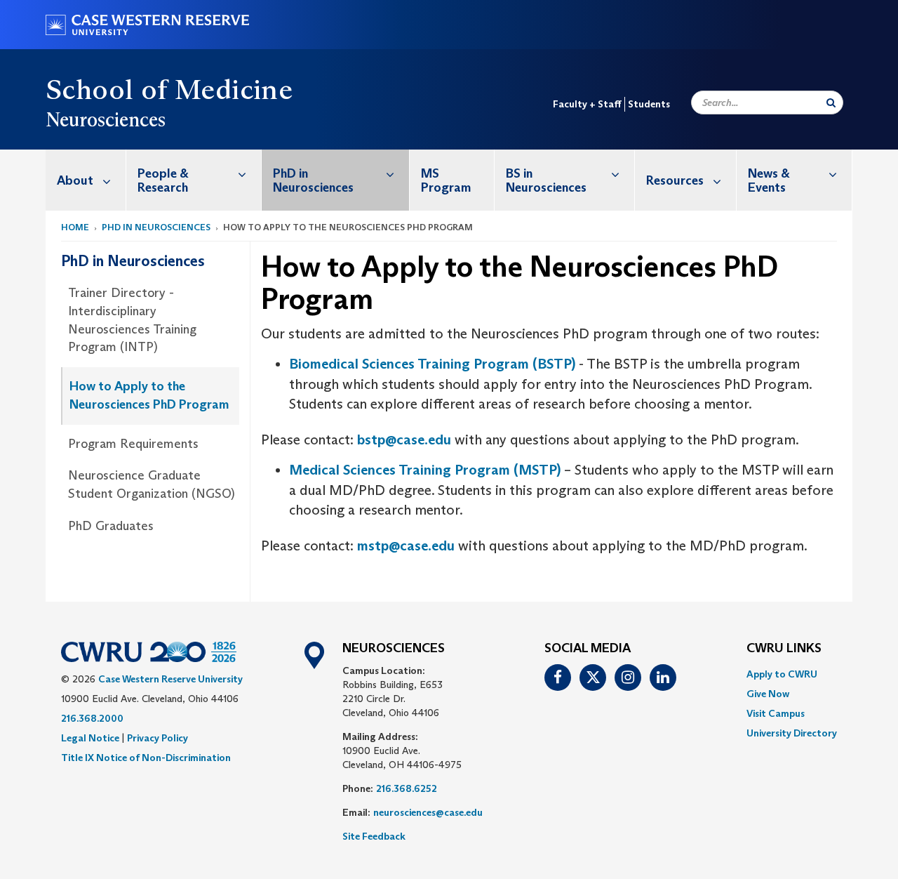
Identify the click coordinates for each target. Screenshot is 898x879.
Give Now (767, 693)
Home (75, 227)
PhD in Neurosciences (313, 180)
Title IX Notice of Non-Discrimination (146, 757)
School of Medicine (169, 89)
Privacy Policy (157, 738)
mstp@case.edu (406, 545)
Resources (675, 180)
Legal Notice (90, 738)
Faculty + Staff (587, 104)
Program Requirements (133, 443)
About (75, 180)
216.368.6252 (406, 788)
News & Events (769, 180)
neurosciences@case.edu (428, 812)
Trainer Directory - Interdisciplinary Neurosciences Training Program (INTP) (132, 320)
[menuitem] (86, 180)
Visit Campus (775, 713)
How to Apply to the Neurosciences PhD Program (149, 395)
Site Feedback (374, 836)
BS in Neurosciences (546, 180)
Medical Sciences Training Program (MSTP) (425, 469)
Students (649, 104)
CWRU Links (784, 649)
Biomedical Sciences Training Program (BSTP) (432, 363)
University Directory (791, 733)
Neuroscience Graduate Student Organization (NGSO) (151, 484)
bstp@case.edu (404, 439)
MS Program (446, 180)
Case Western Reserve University (170, 679)
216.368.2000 (92, 718)
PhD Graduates (111, 526)
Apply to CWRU (781, 674)
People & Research (163, 180)
